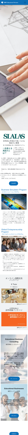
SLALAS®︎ (13, 183)
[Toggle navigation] (25, 2)
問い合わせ (14, 415)
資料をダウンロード (22, 304)
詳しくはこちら (14, 378)
